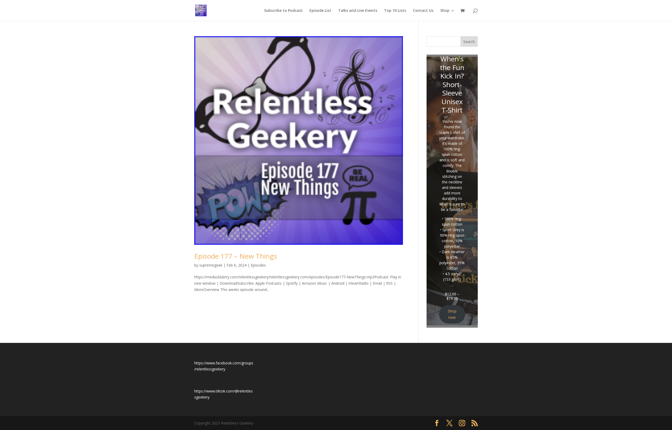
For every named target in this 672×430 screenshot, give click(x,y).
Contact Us (423, 11)
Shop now (452, 314)
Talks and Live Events (357, 11)
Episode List (320, 11)
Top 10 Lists (395, 11)
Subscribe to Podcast (283, 11)
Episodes (258, 265)
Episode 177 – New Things (235, 256)
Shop (444, 11)
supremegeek (210, 265)
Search (469, 41)
